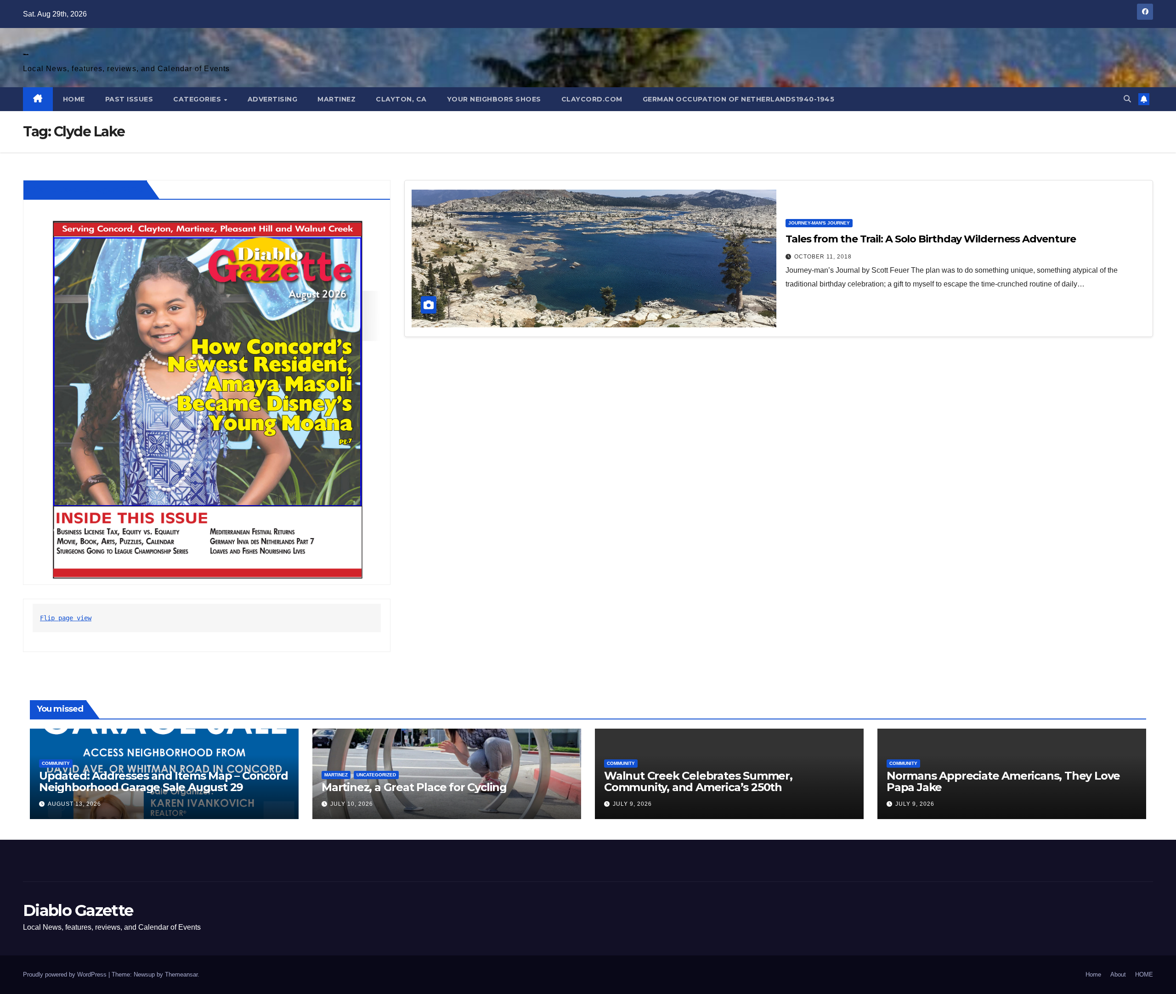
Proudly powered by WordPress (65, 974)
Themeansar (181, 974)
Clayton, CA (401, 99)
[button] (1127, 99)
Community (56, 763)
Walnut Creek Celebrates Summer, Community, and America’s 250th (698, 781)
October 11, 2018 (823, 256)
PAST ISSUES (129, 99)
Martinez (336, 99)
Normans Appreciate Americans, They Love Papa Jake (1003, 781)
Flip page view (65, 618)
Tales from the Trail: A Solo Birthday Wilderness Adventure (931, 239)
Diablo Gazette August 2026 (86, 190)
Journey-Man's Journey (819, 222)
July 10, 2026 (351, 804)
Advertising (273, 99)
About (1118, 974)
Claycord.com (591, 99)
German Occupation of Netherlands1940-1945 (739, 99)
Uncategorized (376, 774)
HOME (74, 99)
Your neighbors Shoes (494, 99)
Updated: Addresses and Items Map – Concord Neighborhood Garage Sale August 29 (163, 781)
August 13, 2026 (74, 804)
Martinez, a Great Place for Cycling (414, 787)
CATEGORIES (198, 99)
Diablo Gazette (25, 54)
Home (1093, 974)
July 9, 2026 (632, 804)
